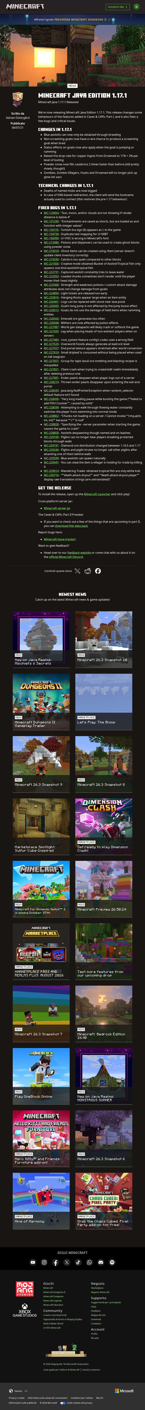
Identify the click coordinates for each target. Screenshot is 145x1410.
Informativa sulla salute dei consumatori (48, 1398)
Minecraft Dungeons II (54, 1292)
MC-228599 (51, 407)
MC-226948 (51, 323)
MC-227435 (51, 331)
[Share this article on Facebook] (98, 571)
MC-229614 (51, 471)
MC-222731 (51, 272)
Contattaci (96, 1323)
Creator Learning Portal (54, 1315)
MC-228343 (51, 390)
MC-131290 (51, 221)
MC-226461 (51, 302)
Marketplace (97, 1287)
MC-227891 (51, 378)
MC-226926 (51, 319)
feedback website (79, 553)
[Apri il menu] (136, 7)
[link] (32, 1262)
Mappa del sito (98, 1315)
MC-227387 (51, 327)
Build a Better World (53, 1323)
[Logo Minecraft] (25, 7)
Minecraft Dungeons (53, 1296)
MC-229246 (51, 450)
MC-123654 (51, 213)
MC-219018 (51, 251)
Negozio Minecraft (100, 1292)
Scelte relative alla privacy (79, 1403)
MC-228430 (51, 399)
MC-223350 (51, 276)
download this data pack (71, 526)
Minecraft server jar (57, 508)
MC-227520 (51, 344)
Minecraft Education (53, 1304)
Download (96, 1319)
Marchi (99, 1398)
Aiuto (93, 1306)
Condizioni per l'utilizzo (82, 1398)
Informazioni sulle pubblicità (22, 1403)
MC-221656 (51, 264)
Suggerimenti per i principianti (106, 1302)
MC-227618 (51, 352)
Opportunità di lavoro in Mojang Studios (62, 1319)
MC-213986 (51, 242)
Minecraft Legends (52, 1300)
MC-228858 (51, 433)
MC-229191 (51, 445)
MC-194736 (51, 234)
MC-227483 (51, 340)
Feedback (95, 1310)
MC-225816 (51, 297)
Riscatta (95, 1338)
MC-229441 (51, 462)
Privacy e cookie (17, 1398)
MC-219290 (51, 259)
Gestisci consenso (91, 1369)
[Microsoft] (124, 1390)
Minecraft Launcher (97, 494)
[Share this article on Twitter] (77, 571)
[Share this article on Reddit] (88, 571)
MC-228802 (51, 416)
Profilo (94, 1333)
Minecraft (48, 1287)
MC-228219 (51, 382)
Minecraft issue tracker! (60, 539)
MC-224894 (51, 293)
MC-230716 (51, 475)
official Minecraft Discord (66, 557)
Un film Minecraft (51, 1327)
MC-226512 (51, 310)
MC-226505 (51, 306)
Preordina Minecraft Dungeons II (80, 19)
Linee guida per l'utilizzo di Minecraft (61, 1369)
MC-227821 (51, 369)
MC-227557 (51, 348)
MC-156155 (51, 230)
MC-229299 (51, 458)
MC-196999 (51, 238)
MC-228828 (51, 424)
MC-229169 (51, 437)
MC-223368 (51, 285)
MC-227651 (51, 361)
